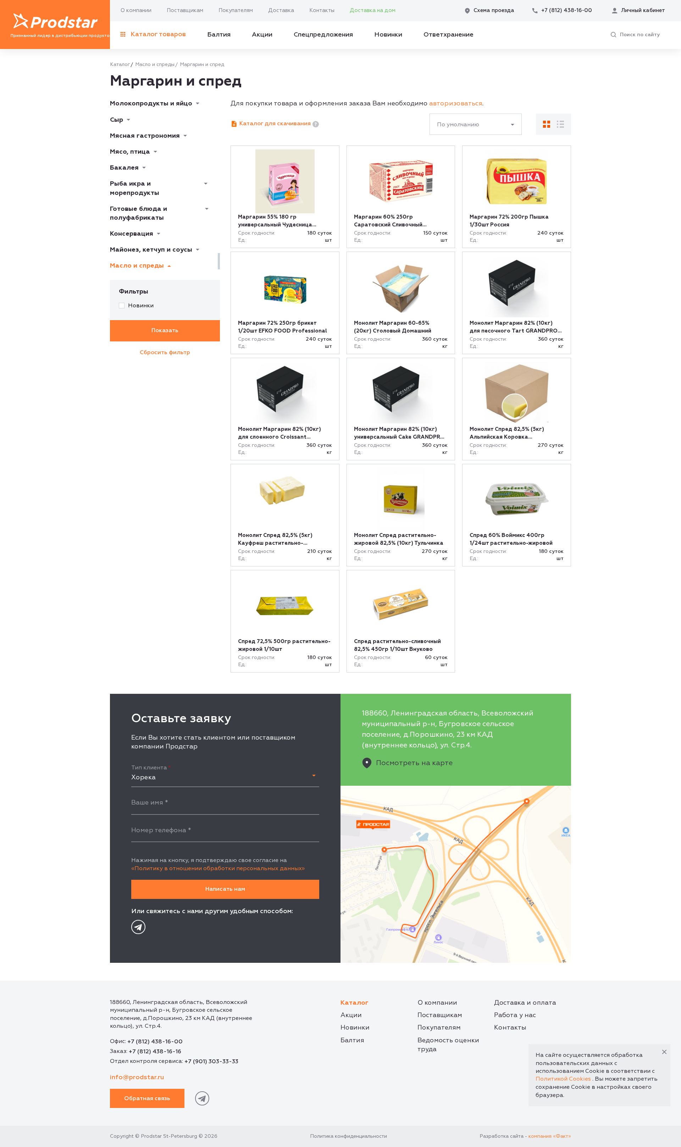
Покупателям (235, 10)
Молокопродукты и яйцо (151, 103)
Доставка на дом (372, 10)
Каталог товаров (158, 34)
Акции (262, 35)
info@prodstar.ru (137, 1077)
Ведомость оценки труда (448, 1044)
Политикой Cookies (563, 1078)
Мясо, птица (130, 152)
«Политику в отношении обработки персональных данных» (218, 868)
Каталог (120, 64)
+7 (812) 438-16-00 (155, 1041)
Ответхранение (448, 35)
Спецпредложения (323, 35)
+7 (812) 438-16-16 (155, 1051)
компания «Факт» (549, 1136)
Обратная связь (147, 1098)
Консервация (131, 234)
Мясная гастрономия (145, 136)
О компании (136, 10)
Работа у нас (515, 1015)
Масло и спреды (155, 64)
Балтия (219, 35)
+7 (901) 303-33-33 (211, 1061)
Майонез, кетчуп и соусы (151, 250)
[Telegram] (138, 927)
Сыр (116, 120)
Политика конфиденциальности (348, 1136)
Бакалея (124, 168)
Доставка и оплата (525, 1003)
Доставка (281, 10)
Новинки (388, 35)
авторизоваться (455, 103)
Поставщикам (185, 10)
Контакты (321, 10)
